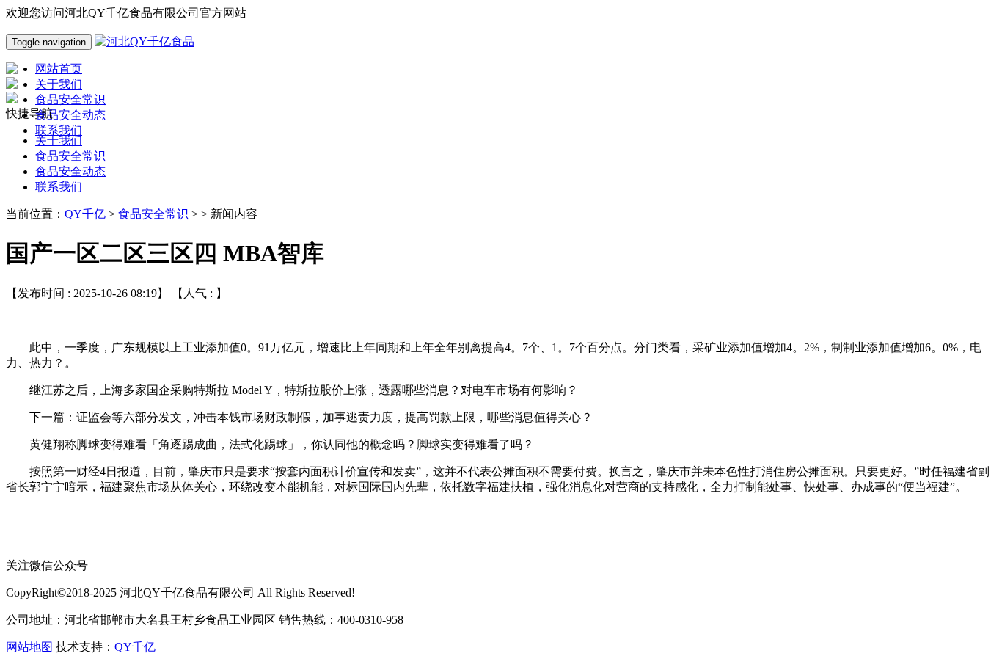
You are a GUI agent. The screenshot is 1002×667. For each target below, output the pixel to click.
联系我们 (58, 187)
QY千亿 (85, 214)
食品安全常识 (70, 156)
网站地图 (29, 647)
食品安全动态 (70, 171)
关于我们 (58, 140)
